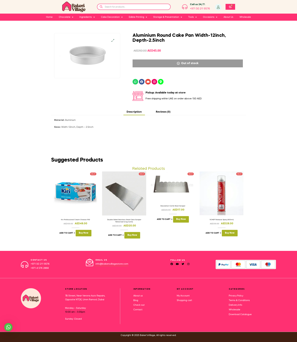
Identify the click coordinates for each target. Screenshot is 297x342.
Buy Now (83, 233)
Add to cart (66, 233)
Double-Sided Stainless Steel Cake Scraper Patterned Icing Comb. (124, 221)
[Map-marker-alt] (161, 81)
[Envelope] (148, 81)
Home (49, 17)
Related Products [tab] (148, 169)
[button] (112, 40)
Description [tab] (134, 111)
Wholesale (245, 17)
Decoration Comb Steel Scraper (172, 206)
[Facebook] (141, 81)
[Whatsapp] (135, 81)
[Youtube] (177, 264)
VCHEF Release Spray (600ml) (222, 219)
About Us (228, 17)
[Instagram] (154, 81)
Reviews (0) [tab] (163, 111)
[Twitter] (183, 264)
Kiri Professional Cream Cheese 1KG (75, 219)
